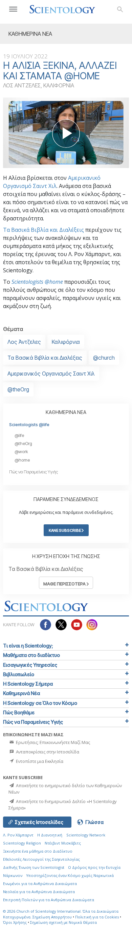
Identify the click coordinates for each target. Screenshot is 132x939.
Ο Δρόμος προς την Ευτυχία (94, 867)
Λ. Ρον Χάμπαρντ (18, 834)
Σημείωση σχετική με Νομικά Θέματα (63, 922)
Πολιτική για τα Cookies (97, 916)
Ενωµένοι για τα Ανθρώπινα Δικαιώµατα (40, 883)
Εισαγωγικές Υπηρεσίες (30, 665)
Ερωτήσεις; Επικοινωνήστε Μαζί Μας (52, 742)
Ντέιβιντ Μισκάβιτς (63, 843)
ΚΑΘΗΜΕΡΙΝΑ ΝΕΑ (66, 412)
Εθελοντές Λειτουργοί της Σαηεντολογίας (41, 859)
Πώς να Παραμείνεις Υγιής (33, 471)
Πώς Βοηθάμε (19, 712)
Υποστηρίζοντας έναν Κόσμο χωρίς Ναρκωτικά (70, 875)
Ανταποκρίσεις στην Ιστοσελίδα (47, 752)
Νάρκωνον (12, 875)
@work (21, 451)
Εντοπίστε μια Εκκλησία (39, 761)
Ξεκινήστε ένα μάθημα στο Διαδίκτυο (37, 851)
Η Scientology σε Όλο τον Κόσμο (40, 703)
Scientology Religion (22, 843)
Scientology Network (85, 834)
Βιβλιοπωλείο (18, 674)
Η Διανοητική (49, 834)
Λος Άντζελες (24, 341)
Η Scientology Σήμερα (28, 684)
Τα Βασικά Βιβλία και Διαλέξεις (43, 229)
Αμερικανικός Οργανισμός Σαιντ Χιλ (51, 373)
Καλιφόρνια (66, 341)
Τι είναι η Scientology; (28, 645)
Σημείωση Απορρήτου (52, 916)
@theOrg (18, 389)
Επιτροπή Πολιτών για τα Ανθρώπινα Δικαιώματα (48, 899)
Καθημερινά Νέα (21, 693)
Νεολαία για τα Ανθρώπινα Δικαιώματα (39, 891)
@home (22, 460)
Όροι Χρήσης (15, 922)
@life (19, 435)
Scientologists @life (29, 424)
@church (104, 357)
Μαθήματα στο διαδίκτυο (31, 655)
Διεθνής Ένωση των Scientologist (33, 867)
